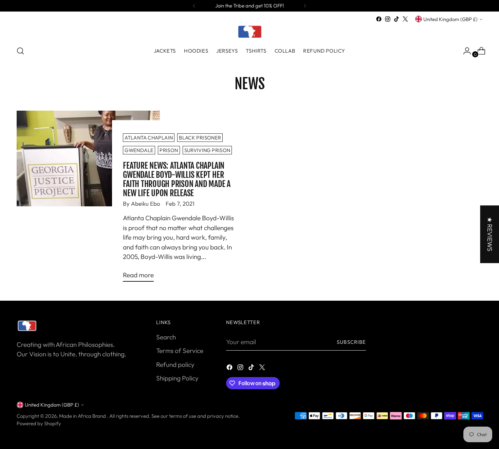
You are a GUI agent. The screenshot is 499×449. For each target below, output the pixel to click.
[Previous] (194, 6)
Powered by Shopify (39, 423)
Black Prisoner (200, 137)
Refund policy (175, 364)
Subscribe (351, 342)
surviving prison (207, 150)
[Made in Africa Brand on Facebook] (379, 19)
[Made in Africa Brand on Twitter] (405, 19)
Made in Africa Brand (83, 416)
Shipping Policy (177, 378)
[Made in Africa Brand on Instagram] (388, 19)
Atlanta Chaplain (149, 137)
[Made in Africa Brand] (249, 31)
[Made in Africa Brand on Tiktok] (396, 19)
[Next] (304, 6)
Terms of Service (179, 351)
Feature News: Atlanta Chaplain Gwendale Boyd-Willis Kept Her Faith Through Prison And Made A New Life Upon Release (176, 179)
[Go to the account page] (464, 51)
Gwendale (139, 150)
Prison (169, 150)
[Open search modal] (20, 51)
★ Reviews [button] (489, 234)
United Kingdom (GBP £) (450, 19)
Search (166, 337)
